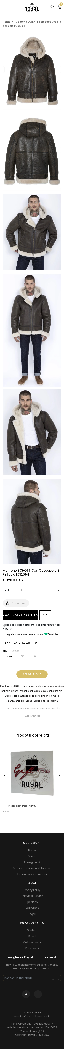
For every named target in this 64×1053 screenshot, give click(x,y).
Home (6, 21)
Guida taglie (19, 603)
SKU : (6, 650)
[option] (32, 778)
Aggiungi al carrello (20, 615)
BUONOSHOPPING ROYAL (20, 806)
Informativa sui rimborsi (32, 874)
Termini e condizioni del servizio (32, 868)
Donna (32, 856)
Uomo (32, 850)
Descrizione (32, 674)
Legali (32, 914)
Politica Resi (32, 908)
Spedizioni (32, 902)
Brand (32, 936)
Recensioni (32, 948)
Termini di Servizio (32, 896)
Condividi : (10, 656)
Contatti (32, 930)
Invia (55, 979)
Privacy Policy (32, 890)
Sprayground (32, 862)
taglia (6, 590)
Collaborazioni (32, 942)
